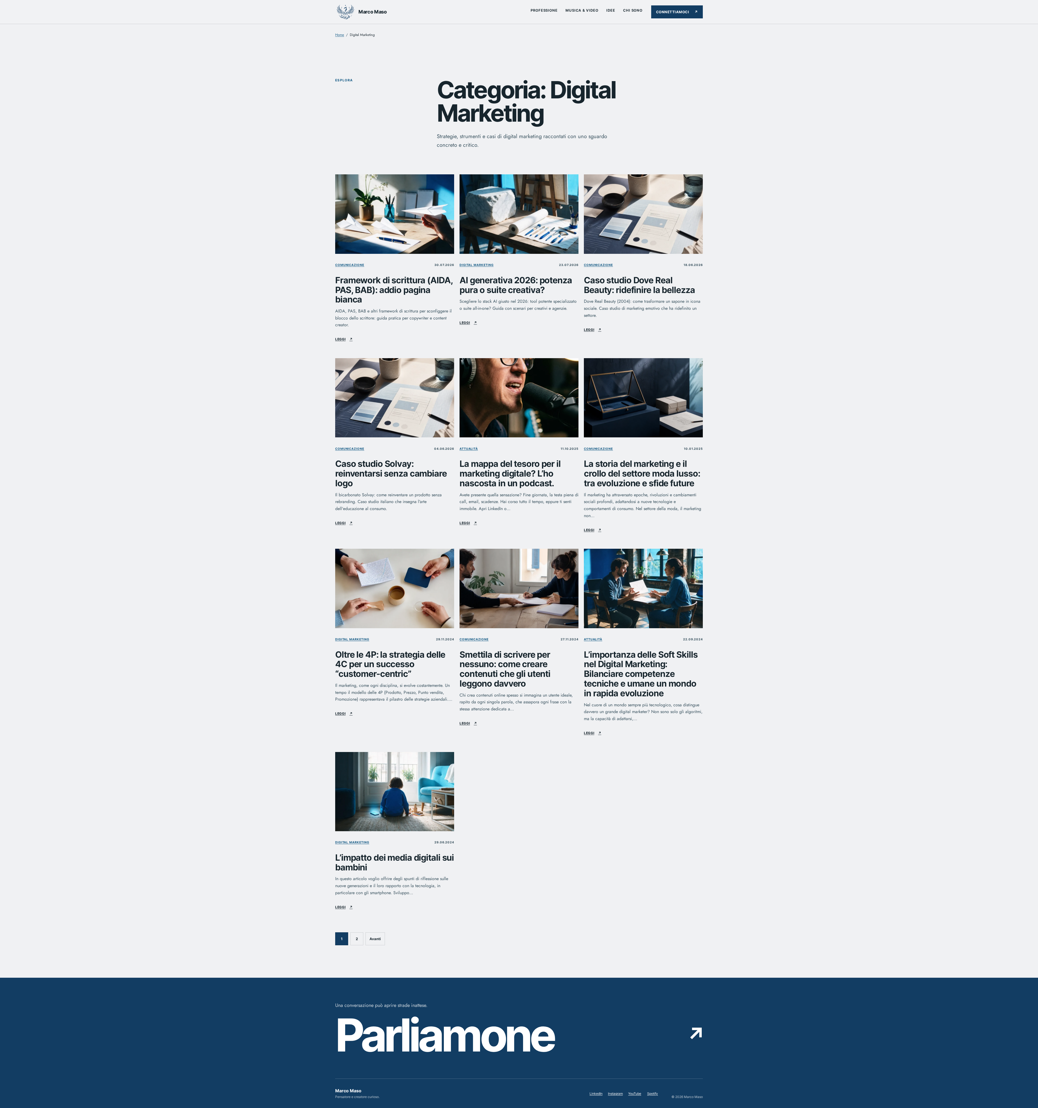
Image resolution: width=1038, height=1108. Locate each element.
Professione (544, 10)
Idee (610, 10)
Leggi (343, 339)
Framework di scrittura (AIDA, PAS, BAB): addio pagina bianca (394, 289)
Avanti (375, 939)
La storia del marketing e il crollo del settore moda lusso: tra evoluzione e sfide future (642, 473)
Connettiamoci (677, 12)
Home (339, 34)
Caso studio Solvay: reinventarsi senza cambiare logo (391, 473)
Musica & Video (581, 10)
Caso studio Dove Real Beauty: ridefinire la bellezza (639, 285)
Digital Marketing (477, 265)
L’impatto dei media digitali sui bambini (394, 862)
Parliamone (519, 1035)
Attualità (469, 449)
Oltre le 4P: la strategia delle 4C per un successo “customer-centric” (390, 664)
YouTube (634, 1095)
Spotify (652, 1095)
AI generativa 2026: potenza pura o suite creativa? (516, 285)
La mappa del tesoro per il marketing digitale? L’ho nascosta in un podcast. (510, 473)
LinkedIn (596, 1095)
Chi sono (632, 10)
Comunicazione (349, 265)
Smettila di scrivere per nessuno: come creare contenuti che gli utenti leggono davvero (505, 669)
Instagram (615, 1095)
